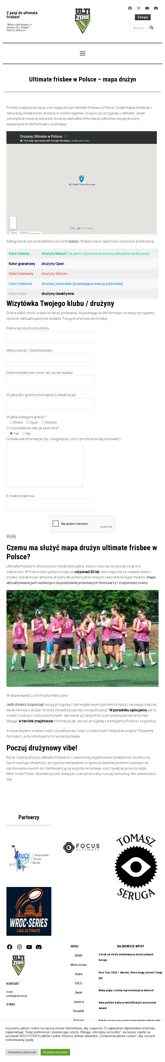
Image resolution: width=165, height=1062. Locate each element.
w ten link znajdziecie (36, 721)
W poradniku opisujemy (128, 710)
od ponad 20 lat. (87, 571)
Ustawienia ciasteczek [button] (22, 1052)
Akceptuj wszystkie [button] (55, 1052)
